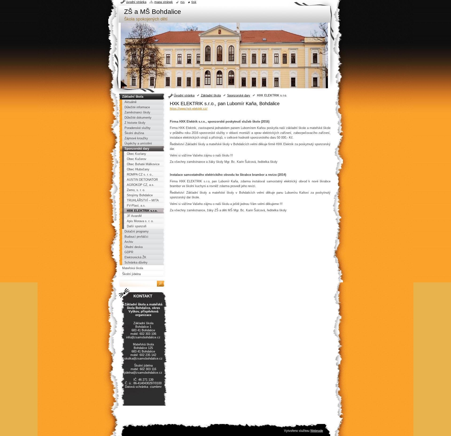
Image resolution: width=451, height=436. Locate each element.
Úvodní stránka (184, 95)
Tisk (193, 2)
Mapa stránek (163, 2)
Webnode (316, 430)
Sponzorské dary (238, 95)
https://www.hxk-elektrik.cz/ (188, 108)
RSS (182, 2)
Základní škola (211, 95)
